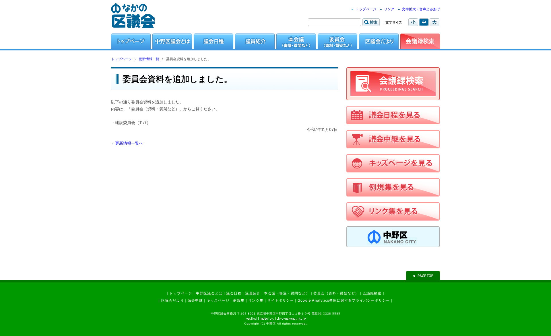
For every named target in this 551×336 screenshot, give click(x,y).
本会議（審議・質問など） (286, 293)
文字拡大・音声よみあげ (421, 9)
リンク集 (255, 300)
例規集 (239, 300)
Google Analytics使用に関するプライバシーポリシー (344, 300)
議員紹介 (252, 293)
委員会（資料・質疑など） (336, 293)
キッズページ (218, 300)
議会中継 (195, 300)
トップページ (366, 9)
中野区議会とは (209, 293)
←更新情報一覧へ (127, 143)
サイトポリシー (280, 300)
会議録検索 (372, 293)
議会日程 (233, 293)
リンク (389, 9)
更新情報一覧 (149, 59)
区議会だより (172, 300)
